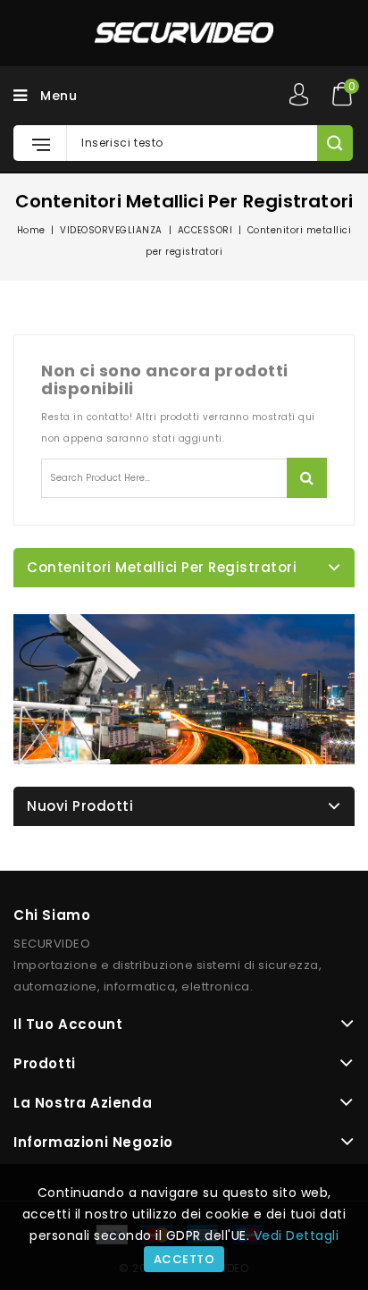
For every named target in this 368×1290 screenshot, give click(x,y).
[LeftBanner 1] (184, 689)
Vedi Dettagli (296, 1235)
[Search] (334, 143)
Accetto (184, 1259)
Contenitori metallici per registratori (162, 567)
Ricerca (307, 478)
